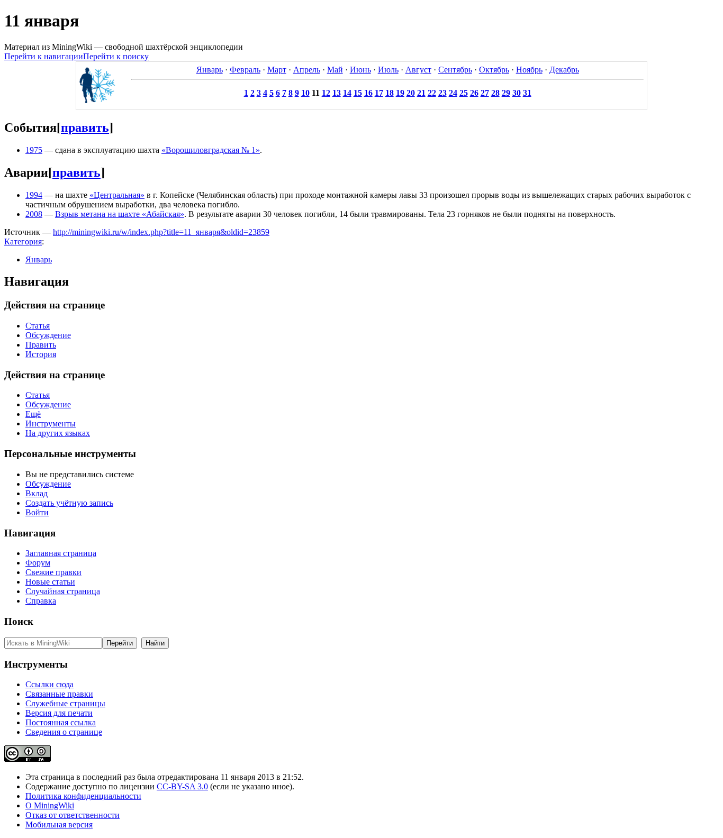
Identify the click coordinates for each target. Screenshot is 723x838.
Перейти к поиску (116, 56)
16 (368, 92)
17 (379, 92)
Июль (388, 69)
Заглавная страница (60, 553)
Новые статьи (50, 581)
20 (410, 92)
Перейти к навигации (43, 56)
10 (305, 92)
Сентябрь (455, 69)
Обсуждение (48, 335)
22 (432, 92)
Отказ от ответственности (72, 814)
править (85, 127)
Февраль (245, 69)
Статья (37, 325)
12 (326, 92)
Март (276, 69)
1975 (33, 149)
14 (347, 92)
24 (453, 92)
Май (335, 69)
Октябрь (494, 69)
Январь (209, 69)
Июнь (360, 69)
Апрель (306, 69)
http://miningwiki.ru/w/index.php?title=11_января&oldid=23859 (161, 231)
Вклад (36, 493)
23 (442, 92)
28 (495, 92)
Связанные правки (59, 693)
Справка (40, 600)
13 (336, 92)
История (40, 354)
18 (389, 92)
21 (421, 92)
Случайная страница (62, 591)
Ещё (33, 413)
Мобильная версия (59, 824)
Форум (37, 562)
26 (474, 92)
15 (358, 92)
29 (506, 92)
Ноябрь (529, 69)
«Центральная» (116, 194)
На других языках (57, 433)
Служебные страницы (65, 703)
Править (40, 344)
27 (485, 92)
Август (418, 69)
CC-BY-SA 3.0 (182, 786)
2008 (33, 214)
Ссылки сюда (49, 684)
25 (463, 92)
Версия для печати (59, 712)
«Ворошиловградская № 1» (210, 149)
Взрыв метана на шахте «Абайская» (119, 214)
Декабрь (564, 69)
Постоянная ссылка (60, 722)
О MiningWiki (49, 805)
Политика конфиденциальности (83, 795)
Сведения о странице (63, 731)
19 (400, 92)
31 (527, 92)
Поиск (18, 621)
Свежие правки (53, 572)
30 (516, 92)
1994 (33, 194)
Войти (37, 512)
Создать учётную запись (69, 502)
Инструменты (50, 423)
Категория (23, 241)
